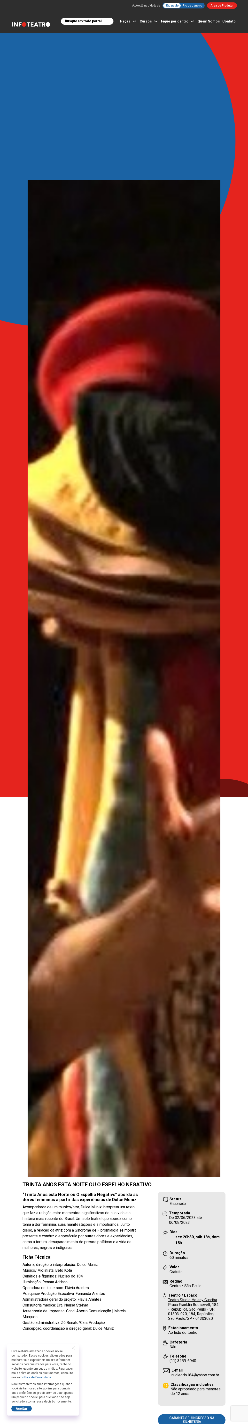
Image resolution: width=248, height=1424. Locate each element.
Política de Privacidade (36, 1377)
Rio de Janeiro (192, 5)
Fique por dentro (174, 21)
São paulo (172, 5)
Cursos (146, 21)
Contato (229, 21)
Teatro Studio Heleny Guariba (192, 1300)
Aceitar (21, 1408)
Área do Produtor (221, 5)
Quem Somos (209, 21)
